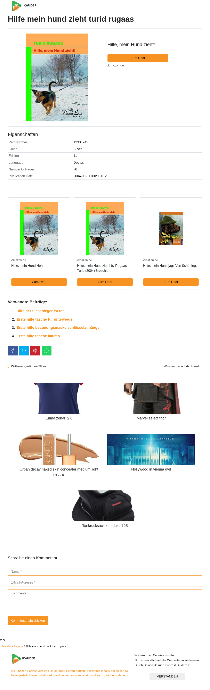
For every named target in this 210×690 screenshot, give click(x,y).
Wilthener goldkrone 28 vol (28, 366)
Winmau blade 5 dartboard (181, 366)
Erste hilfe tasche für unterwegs (44, 319)
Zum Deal (138, 58)
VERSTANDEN (167, 676)
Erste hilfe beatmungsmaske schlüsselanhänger (58, 328)
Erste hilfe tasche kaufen (38, 336)
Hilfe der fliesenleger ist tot (40, 311)
